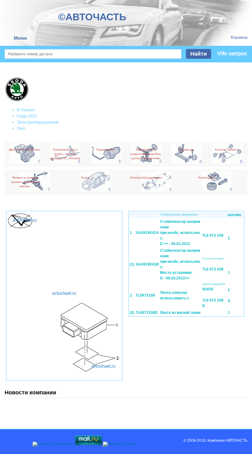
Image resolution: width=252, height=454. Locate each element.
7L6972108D (147, 312)
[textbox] (93, 54)
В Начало (26, 110)
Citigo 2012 (27, 116)
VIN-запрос (232, 53)
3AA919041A (147, 233)
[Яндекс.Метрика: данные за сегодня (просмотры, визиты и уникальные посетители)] (119, 444)
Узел (21, 128)
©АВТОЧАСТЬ (92, 16)
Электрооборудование (37, 122)
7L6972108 (145, 295)
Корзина (239, 37)
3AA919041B (147, 264)
